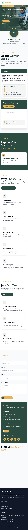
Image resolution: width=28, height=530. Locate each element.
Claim (6, 431)
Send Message (8, 398)
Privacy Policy (4, 506)
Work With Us (6, 294)
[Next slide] (25, 23)
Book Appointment (7, 188)
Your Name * (4, 360)
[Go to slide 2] (3, 23)
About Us (3, 504)
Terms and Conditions (7, 508)
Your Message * (5, 382)
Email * (3, 367)
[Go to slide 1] (2, 23)
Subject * (3, 375)
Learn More (4, 21)
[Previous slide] (23, 23)
